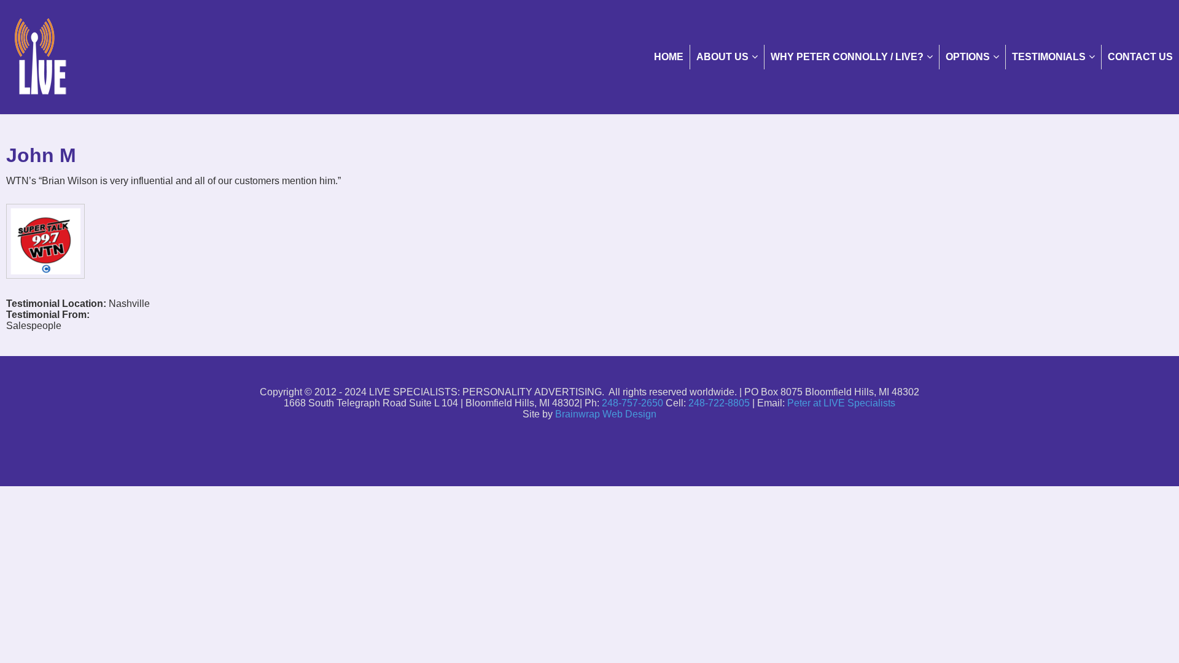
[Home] (589, 56)
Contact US (1140, 57)
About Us (722, 57)
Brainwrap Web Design (605, 414)
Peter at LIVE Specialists (841, 403)
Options (968, 57)
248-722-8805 (719, 403)
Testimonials (1049, 57)
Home (668, 57)
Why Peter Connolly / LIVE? (847, 57)
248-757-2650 (632, 403)
